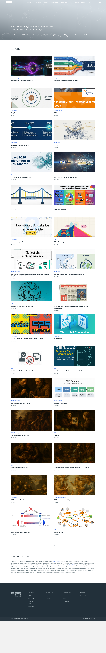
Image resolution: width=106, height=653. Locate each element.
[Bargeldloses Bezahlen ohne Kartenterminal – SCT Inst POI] (74, 452)
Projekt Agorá (15, 113)
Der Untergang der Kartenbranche (21, 629)
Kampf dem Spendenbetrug (19, 467)
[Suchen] (100, 2)
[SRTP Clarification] (74, 97)
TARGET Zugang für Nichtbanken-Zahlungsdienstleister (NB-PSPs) (31, 596)
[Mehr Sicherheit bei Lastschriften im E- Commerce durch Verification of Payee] (74, 646)
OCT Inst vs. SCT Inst (17, 500)
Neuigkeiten (57, 78)
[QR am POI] (74, 420)
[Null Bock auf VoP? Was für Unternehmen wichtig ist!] (31, 356)
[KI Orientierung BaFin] (31, 226)
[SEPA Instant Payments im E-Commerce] (74, 614)
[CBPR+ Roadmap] (74, 226)
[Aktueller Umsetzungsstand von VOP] (31, 291)
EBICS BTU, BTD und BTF (61, 403)
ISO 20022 (56, 336)
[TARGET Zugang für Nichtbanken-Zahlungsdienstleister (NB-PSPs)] (31, 581)
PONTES (13, 209)
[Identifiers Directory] (74, 194)
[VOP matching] (74, 581)
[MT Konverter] (74, 323)
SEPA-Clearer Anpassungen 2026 (21, 177)
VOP (12, 303)
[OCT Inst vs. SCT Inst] (29, 485)
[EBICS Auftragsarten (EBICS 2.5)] (31, 420)
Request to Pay (58, 110)
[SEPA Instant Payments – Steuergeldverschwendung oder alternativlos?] (74, 291)
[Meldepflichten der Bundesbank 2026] (31, 65)
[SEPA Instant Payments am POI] (31, 517)
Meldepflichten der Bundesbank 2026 (22, 80)
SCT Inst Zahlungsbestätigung (63, 500)
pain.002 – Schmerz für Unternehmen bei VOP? (68, 371)
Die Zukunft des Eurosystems (20, 145)
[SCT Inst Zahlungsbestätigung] (74, 485)
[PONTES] (31, 194)
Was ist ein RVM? (59, 532)
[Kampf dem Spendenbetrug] (31, 452)
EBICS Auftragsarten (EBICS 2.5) (21, 435)
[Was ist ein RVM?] (74, 517)
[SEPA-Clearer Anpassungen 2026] (31, 162)
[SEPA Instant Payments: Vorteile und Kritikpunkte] (31, 549)
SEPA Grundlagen (15, 78)
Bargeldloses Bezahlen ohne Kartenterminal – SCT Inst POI (71, 467)
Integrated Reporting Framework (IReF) (66, 80)
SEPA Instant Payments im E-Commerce (66, 629)
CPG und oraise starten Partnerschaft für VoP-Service (27, 338)
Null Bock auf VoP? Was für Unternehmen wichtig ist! (26, 371)
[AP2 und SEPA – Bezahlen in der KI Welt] (74, 162)
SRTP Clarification (59, 113)
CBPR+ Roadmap (59, 242)
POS (55, 433)
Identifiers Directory (60, 209)
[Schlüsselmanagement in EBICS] (31, 388)
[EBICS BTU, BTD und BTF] (74, 388)
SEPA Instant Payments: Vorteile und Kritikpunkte (26, 564)
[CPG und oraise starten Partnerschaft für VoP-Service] (31, 323)
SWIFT (55, 207)
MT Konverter (58, 338)
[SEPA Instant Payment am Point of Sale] (31, 646)
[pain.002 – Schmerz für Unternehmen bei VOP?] (74, 356)
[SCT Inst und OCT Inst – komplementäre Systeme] (74, 259)
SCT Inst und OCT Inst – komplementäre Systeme (69, 274)
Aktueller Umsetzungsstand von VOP (22, 306)
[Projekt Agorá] (31, 97)
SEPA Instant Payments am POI (20, 532)
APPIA (56, 145)
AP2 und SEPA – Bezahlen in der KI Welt (65, 177)
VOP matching (58, 596)
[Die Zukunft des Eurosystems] (31, 130)
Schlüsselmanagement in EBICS (20, 403)
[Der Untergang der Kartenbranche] (31, 614)
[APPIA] (74, 130)
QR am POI (57, 435)
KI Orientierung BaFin (17, 242)
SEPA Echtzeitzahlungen (60, 497)
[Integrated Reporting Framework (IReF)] (74, 65)
